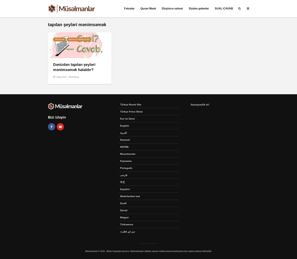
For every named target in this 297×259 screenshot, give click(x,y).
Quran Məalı (148, 8)
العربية (123, 132)
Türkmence (126, 224)
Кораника (126, 161)
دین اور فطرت (127, 231)
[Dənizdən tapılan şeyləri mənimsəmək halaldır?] (80, 45)
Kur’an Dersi (127, 118)
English (124, 125)
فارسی (123, 175)
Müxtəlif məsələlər (79, 39)
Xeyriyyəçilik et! (200, 104)
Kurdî (123, 203)
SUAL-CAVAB (224, 8)
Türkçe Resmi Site (130, 104)
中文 (122, 182)
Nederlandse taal (130, 196)
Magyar (124, 217)
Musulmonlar (127, 154)
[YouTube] (60, 126)
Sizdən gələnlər (199, 8)
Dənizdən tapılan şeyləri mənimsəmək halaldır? (74, 67)
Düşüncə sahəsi (172, 8)
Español (125, 189)
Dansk (124, 210)
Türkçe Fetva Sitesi (131, 111)
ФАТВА (124, 146)
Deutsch (125, 139)
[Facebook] (51, 126)
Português (126, 168)
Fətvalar (129, 8)
